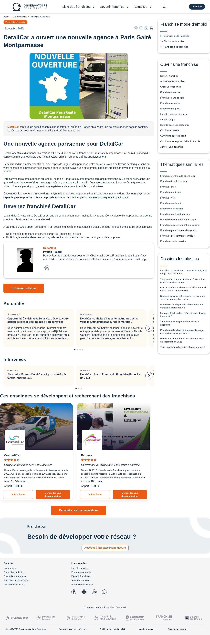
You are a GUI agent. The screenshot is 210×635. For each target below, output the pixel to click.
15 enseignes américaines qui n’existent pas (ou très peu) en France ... (183, 280)
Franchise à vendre (170, 92)
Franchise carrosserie (171, 208)
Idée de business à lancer (173, 114)
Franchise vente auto (171, 203)
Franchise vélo (168, 197)
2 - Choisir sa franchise (172, 41)
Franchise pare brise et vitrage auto (178, 230)
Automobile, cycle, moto (15, 22)
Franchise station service (173, 241)
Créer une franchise (170, 86)
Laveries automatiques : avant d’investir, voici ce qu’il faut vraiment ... (183, 272)
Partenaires (10, 568)
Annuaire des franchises (172, 81)
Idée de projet (167, 119)
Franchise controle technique (175, 214)
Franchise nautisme (170, 192)
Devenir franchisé (169, 76)
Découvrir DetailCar (23, 288)
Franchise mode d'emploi (183, 24)
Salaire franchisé (80, 580)
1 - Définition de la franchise (174, 36)
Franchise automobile (40, 16)
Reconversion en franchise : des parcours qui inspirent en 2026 (182, 340)
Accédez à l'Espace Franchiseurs (105, 547)
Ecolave (86, 455)
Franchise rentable (170, 103)
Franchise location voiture (173, 181)
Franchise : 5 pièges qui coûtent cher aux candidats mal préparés (181, 306)
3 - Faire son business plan (174, 46)
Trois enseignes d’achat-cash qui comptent (182, 347)
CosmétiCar (12, 455)
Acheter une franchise (171, 146)
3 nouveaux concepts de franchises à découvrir (179, 323)
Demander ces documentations (78, 510)
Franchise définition (14, 572)
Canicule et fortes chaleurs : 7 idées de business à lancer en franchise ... (183, 289)
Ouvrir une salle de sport (173, 135)
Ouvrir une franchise (179, 64)
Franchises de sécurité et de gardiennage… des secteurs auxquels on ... (183, 332)
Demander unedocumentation (53, 494)
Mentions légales (146, 629)
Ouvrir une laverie (169, 130)
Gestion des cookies (178, 629)
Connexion (197, 6)
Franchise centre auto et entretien (178, 176)
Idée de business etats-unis (174, 125)
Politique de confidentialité (112, 629)
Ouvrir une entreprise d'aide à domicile (180, 141)
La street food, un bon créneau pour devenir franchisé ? (183, 315)
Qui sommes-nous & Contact (73, 629)
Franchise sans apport (172, 97)
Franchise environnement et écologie (179, 225)
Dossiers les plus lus (179, 258)
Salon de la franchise (15, 576)
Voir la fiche (18, 494)
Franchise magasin (170, 108)
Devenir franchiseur (14, 584)
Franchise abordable (82, 584)
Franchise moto (168, 186)
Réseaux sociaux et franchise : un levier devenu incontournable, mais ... (183, 297)
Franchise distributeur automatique (178, 219)
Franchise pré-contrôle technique (177, 235)
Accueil (6, 16)
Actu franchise (20, 16)
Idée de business (80, 568)
